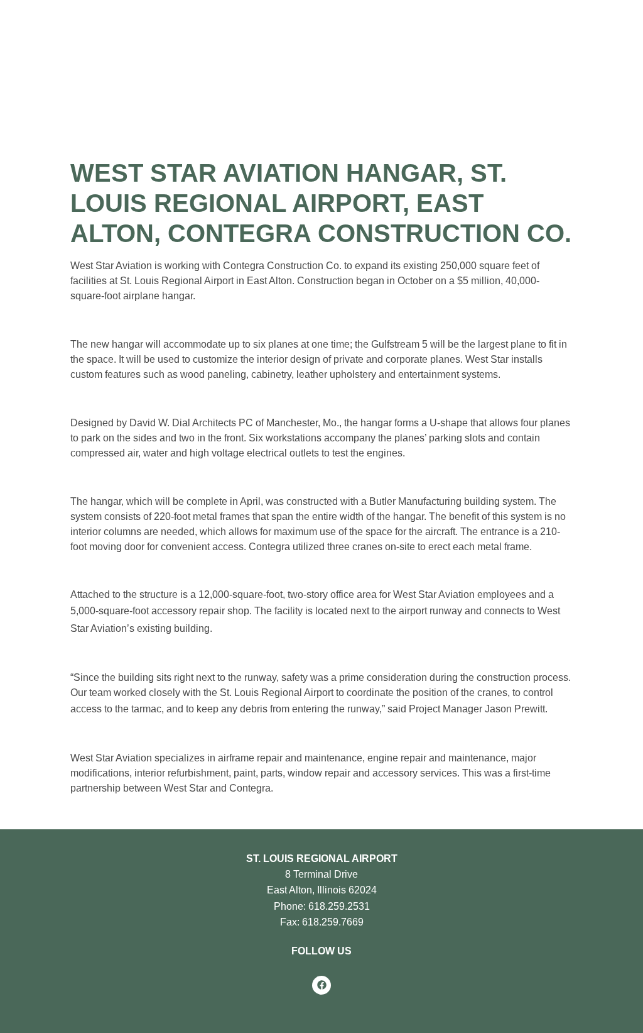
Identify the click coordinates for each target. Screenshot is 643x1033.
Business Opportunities (332, 94)
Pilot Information (207, 94)
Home (24, 94)
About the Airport (96, 94)
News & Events (456, 94)
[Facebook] (321, 985)
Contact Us (553, 94)
